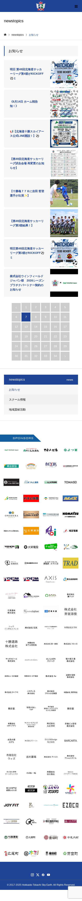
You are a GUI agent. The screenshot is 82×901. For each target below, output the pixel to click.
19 (26, 336)
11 (64, 317)
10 (55, 317)
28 (55, 346)
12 (16, 326)
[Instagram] (32, 875)
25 (26, 346)
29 (65, 346)
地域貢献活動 (17, 409)
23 (65, 336)
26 (35, 346)
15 (45, 326)
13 (26, 326)
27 (45, 346)
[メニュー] (76, 6)
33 (45, 356)
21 (45, 336)
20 (35, 336)
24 (16, 346)
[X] (38, 875)
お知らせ (14, 389)
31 (26, 356)
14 (35, 326)
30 (16, 356)
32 (35, 356)
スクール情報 (17, 399)
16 (55, 326)
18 (16, 336)
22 (55, 336)
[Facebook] (43, 875)
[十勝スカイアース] (40, 6)
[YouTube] (48, 875)
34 (55, 356)
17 (65, 326)
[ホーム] (5, 34)
